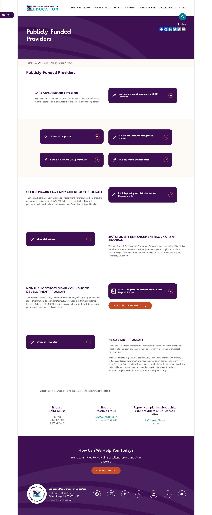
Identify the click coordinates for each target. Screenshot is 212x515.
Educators (129, 8)
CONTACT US (103, 471)
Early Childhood (147, 8)
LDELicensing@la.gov (155, 420)
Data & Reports (167, 8)
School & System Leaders (107, 8)
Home (29, 63)
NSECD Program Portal (128, 306)
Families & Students (80, 8)
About (182, 8)
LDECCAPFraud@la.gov (106, 416)
